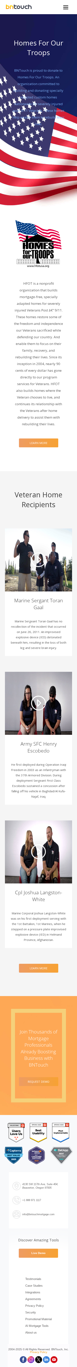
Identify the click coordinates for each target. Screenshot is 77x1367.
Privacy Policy (34, 1305)
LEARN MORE (38, 443)
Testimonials (33, 1279)
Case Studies (34, 1285)
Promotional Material (38, 1319)
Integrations (32, 1292)
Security (30, 1312)
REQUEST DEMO (38, 1081)
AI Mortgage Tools (37, 1325)
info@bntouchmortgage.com (38, 1214)
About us (31, 1332)
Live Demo (38, 1253)
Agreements (33, 1299)
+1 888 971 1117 (31, 1200)
